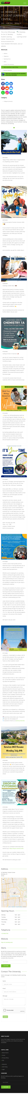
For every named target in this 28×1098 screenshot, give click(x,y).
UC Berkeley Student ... (15, 896)
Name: (4, 981)
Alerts (5, 61)
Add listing (4, 1067)
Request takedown (8, 70)
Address (5, 53)
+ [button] (3, 880)
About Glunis (5, 1052)
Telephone (6, 56)
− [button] (3, 882)
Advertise (4, 1064)
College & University (8, 101)
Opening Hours (7, 59)
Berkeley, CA (18, 23)
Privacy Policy (5, 1058)
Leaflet (9, 906)
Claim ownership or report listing (11, 67)
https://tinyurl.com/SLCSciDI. (16, 848)
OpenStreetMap (19, 906)
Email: (4, 988)
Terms (3, 1055)
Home (2, 23)
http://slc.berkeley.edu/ (7, 942)
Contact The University (9, 64)
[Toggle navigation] (25, 3)
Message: (5, 996)
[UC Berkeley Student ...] (14, 893)
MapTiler (13, 906)
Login (3, 1069)
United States (9, 23)
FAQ (3, 1060)
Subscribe (5, 965)
